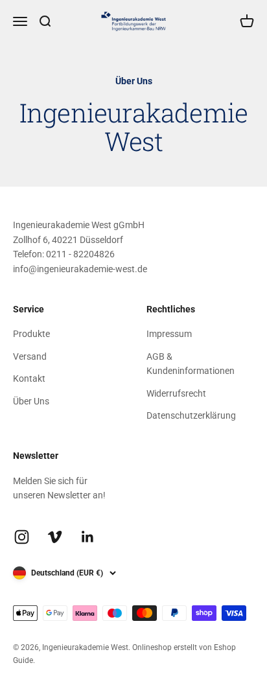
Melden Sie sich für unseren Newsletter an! (59, 488)
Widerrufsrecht (176, 393)
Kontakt (29, 378)
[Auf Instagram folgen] (21, 537)
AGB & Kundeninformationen (190, 363)
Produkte (31, 334)
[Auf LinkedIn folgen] (88, 537)
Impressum (169, 334)
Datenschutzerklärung (191, 415)
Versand (30, 356)
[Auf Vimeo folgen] (55, 537)
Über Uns (31, 401)
